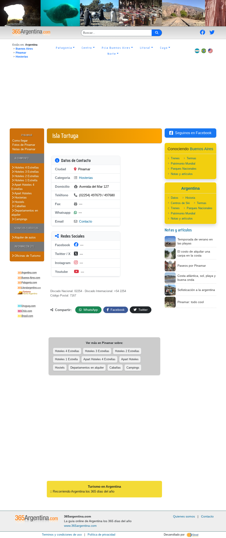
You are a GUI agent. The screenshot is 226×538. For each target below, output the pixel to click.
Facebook (117, 309)
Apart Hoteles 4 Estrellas (22, 187)
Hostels (19, 202)
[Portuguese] (203, 50)
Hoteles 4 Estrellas (26, 167)
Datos (174, 197)
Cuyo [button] (164, 47)
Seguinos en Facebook (193, 133)
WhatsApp (90, 309)
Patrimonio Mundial (183, 163)
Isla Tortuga (65, 136)
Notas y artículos (182, 174)
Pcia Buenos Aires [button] (116, 47)
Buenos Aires (24, 48)
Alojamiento (22, 158)
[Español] (197, 50)
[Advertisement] (113, 95)
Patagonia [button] (64, 47)
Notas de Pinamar (23, 149)
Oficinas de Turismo (27, 255)
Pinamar (21, 52)
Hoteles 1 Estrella (25, 180)
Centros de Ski (180, 203)
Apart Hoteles (23, 193)
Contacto (85, 221)
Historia (190, 197)
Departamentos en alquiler (24, 213)
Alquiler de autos (25, 237)
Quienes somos (184, 516)
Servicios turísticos (26, 228)
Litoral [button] (145, 47)
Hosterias (22, 56)
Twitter (142, 309)
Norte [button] (111, 53)
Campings (20, 219)
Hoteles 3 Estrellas (26, 171)
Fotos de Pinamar (23, 144)
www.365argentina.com (80, 525)
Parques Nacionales (183, 168)
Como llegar (20, 140)
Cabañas (20, 206)
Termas (191, 158)
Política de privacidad (101, 534)
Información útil (24, 246)
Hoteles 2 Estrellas (26, 176)
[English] (210, 50)
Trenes (175, 158)
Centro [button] (87, 47)
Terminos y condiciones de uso (62, 534)
